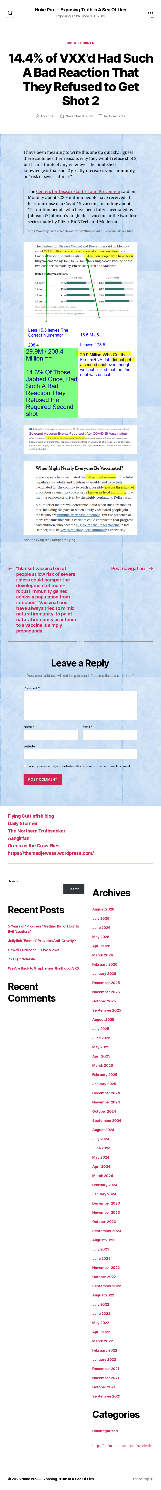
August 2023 (103, 1240)
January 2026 (104, 974)
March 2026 (102, 955)
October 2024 (104, 1111)
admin (50, 116)
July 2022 (100, 1304)
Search (12, 881)
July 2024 (100, 1139)
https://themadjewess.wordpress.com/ (51, 853)
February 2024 (104, 1185)
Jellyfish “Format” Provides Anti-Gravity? (42, 941)
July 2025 (100, 1029)
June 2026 (101, 928)
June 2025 (101, 1038)
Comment (32, 688)
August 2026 (103, 909)
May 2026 (100, 937)
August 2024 (103, 1130)
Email (87, 727)
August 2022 (103, 1295)
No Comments (114, 116)
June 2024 (101, 1148)
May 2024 (100, 1157)
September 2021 (106, 1396)
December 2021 (105, 1369)
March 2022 (102, 1341)
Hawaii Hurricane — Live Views (33, 950)
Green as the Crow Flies (34, 846)
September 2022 (106, 1286)
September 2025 (106, 1010)
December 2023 (106, 1203)
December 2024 (106, 1093)
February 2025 (104, 1075)
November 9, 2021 (79, 116)
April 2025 (101, 1056)
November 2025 (106, 992)
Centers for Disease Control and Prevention (78, 191)
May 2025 (100, 1047)
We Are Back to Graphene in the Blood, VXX (44, 968)
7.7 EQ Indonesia (21, 959)
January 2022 (104, 1359)
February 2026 (104, 964)
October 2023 (104, 1222)
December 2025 (106, 983)
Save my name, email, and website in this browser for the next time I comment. (79, 766)
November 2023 (106, 1212)
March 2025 (102, 1065)
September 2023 (106, 1231)
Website (29, 746)
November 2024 (106, 1102)
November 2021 (105, 1378)
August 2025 (103, 1019)
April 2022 (101, 1332)
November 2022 (106, 1268)
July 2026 (100, 918)
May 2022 (100, 1323)
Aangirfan (18, 838)
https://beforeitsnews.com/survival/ (121, 1446)
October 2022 (104, 1277)
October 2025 (104, 1001)
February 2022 (104, 1350)
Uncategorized (80, 43)
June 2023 (101, 1258)
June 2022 (101, 1313)
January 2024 (104, 1194)
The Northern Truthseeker (36, 831)
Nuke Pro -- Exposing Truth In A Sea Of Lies (80, 9)
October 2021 (103, 1387)
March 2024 (102, 1176)
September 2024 (106, 1121)
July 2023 (100, 1249)
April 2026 (101, 946)
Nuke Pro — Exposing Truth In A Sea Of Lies (57, 1479)
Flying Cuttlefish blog (31, 816)
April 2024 (101, 1166)
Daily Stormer (23, 823)
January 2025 (104, 1084)
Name (29, 727)
